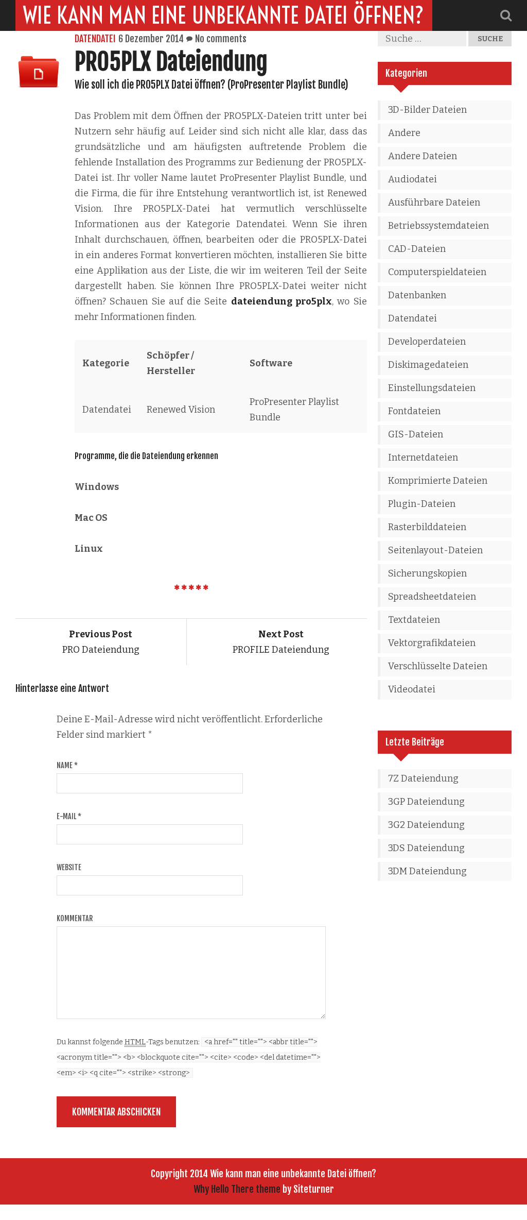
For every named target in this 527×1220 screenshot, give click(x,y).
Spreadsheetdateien (432, 596)
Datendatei (95, 38)
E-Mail (69, 816)
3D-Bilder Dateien (427, 109)
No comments (221, 38)
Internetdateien (423, 457)
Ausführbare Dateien (434, 202)
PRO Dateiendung (100, 642)
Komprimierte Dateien (437, 480)
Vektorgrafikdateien (432, 643)
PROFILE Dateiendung (281, 642)
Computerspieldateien (437, 272)
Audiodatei (412, 179)
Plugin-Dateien (421, 504)
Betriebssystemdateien (438, 225)
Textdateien (414, 619)
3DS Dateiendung (426, 848)
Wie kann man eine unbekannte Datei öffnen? (224, 15)
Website (69, 867)
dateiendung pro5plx (281, 301)
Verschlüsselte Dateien (437, 666)
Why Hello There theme (237, 1189)
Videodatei (411, 689)
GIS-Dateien (415, 434)
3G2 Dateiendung (426, 825)
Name (67, 765)
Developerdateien (427, 341)
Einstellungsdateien (432, 388)
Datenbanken (417, 295)
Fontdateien (414, 411)
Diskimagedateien (428, 364)
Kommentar (75, 918)
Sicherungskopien (427, 573)
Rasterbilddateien (427, 527)
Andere (404, 133)
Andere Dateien (422, 156)
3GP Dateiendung (426, 801)
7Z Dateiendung (423, 778)
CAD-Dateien (417, 249)
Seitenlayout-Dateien (435, 550)
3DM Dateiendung (427, 871)
